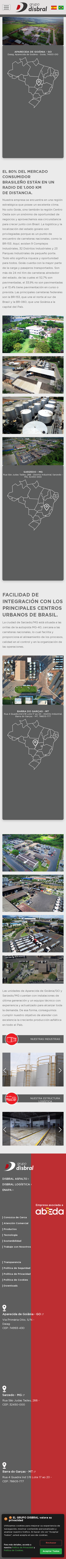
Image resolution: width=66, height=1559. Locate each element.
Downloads (11, 1286)
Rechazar (51, 1543)
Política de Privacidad (17, 1274)
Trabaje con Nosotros (17, 1247)
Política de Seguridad (17, 1268)
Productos (10, 1229)
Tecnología (10, 1235)
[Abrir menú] (6, 7)
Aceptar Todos (51, 1551)
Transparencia (12, 1262)
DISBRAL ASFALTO (15, 1179)
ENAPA (7, 1190)
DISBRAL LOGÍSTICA (16, 1184)
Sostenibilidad (12, 1241)
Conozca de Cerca (15, 1217)
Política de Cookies (16, 1280)
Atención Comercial (16, 1223)
